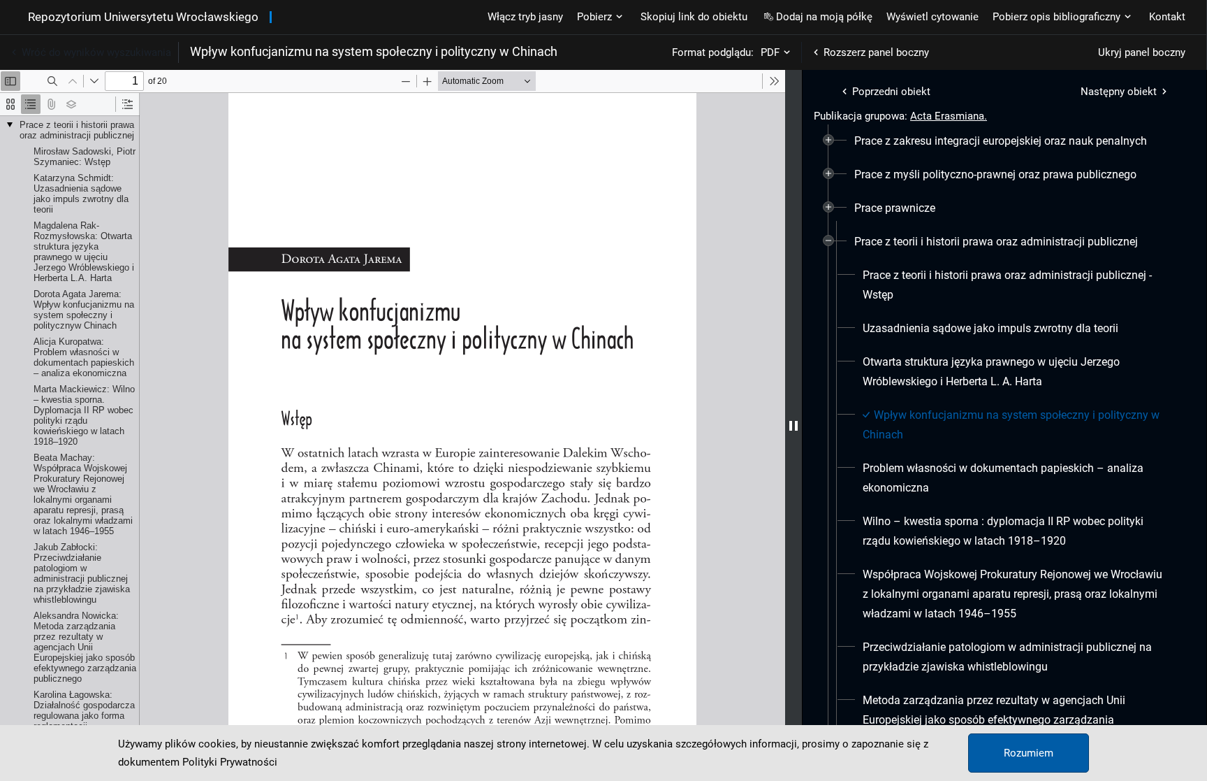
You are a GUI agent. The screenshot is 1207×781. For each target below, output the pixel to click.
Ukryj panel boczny (1141, 52)
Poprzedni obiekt (891, 91)
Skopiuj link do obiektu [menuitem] (694, 16)
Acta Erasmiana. (948, 116)
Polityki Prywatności (229, 762)
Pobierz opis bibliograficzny (1056, 16)
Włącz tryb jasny (525, 16)
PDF (770, 52)
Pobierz (594, 16)
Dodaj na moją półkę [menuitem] (824, 16)
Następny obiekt (1119, 91)
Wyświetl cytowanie (932, 16)
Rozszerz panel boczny (876, 52)
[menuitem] (1000, 141)
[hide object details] (793, 425)
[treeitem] (1004, 141)
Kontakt (1167, 16)
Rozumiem (1028, 753)
